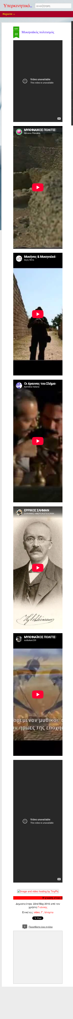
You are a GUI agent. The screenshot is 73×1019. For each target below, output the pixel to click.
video (37, 912)
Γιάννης (42, 907)
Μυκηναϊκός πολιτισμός (38, 32)
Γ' (42, 912)
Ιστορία (48, 912)
